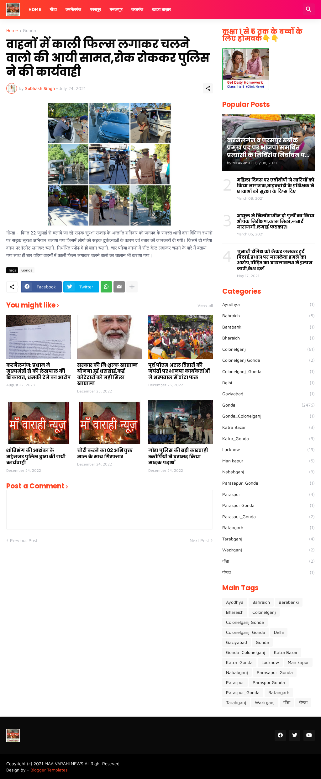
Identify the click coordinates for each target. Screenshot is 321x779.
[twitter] (294, 735)
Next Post (199, 540)
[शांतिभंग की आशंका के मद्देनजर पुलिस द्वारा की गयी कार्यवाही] (38, 422)
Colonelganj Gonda (268, 360)
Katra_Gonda (268, 438)
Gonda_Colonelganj (268, 415)
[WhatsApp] (106, 286)
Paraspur (268, 494)
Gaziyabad (268, 393)
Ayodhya (268, 304)
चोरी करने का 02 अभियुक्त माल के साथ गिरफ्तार (105, 453)
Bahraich (268, 315)
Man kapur (268, 460)
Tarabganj (268, 538)
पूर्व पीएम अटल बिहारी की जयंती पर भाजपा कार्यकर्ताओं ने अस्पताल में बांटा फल (179, 371)
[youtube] (309, 735)
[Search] (309, 9)
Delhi (268, 382)
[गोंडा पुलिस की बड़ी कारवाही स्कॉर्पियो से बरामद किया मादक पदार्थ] (180, 422)
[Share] (208, 88)
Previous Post (23, 540)
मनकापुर (116, 9)
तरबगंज (137, 9)
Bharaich (268, 337)
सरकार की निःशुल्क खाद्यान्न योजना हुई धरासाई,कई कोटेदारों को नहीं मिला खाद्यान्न (107, 374)
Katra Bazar (268, 427)
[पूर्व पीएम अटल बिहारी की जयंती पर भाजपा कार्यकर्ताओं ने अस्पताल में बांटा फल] (180, 337)
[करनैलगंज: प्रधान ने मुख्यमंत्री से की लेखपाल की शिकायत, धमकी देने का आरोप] (38, 337)
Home (35, 9)
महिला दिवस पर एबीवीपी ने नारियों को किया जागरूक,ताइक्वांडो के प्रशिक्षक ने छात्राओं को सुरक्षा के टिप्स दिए (275, 185)
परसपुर (95, 9)
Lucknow (268, 449)
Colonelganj (268, 349)
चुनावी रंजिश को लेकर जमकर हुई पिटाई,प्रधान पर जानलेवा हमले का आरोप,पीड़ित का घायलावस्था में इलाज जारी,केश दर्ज (275, 260)
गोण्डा (268, 572)
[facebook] (280, 735)
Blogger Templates (48, 769)
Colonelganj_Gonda (268, 371)
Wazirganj (268, 549)
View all (205, 305)
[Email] (119, 286)
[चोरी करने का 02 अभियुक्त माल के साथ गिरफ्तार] (109, 422)
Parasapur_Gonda (268, 483)
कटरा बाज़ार (161, 9)
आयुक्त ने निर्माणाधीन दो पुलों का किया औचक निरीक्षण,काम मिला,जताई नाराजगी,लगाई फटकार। (275, 221)
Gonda (29, 30)
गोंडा (53, 9)
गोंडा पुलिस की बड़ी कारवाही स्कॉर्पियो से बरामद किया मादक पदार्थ (178, 456)
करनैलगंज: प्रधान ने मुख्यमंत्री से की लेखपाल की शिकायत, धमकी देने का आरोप (38, 371)
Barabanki (268, 326)
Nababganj (268, 471)
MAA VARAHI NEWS (64, 763)
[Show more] (132, 286)
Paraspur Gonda (268, 505)
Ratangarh (268, 527)
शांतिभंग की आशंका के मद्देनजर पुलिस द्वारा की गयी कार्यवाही (36, 456)
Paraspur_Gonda (268, 516)
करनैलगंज (73, 9)
